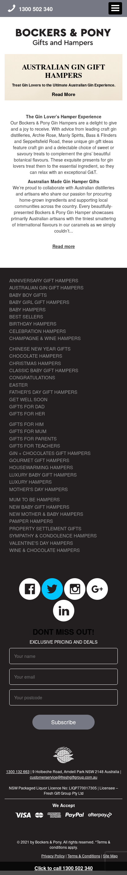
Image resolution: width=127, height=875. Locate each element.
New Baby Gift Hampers (39, 506)
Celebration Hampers (37, 331)
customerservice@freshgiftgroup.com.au (63, 777)
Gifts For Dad (27, 406)
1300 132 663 (18, 771)
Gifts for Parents (33, 438)
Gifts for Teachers (34, 445)
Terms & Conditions (84, 855)
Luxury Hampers (30, 481)
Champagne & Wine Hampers (45, 338)
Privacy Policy (53, 855)
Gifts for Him (26, 424)
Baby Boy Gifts (28, 295)
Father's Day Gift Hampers (43, 392)
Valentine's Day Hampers (41, 543)
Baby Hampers (27, 309)
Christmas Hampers (35, 363)
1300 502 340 (36, 9)
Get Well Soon (28, 399)
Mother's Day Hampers (38, 489)
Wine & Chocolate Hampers (44, 550)
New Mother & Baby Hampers (46, 514)
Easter (18, 384)
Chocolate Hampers (35, 355)
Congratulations (32, 377)
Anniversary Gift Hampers (43, 280)
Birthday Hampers (32, 323)
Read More (63, 94)
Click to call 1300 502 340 (64, 868)
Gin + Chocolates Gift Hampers (50, 453)
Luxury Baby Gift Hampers (43, 474)
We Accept (63, 805)
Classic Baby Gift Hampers (43, 370)
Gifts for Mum (28, 431)
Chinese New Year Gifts (40, 348)
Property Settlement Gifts (45, 528)
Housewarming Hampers (41, 467)
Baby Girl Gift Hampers (39, 302)
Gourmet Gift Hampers (39, 460)
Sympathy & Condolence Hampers (53, 535)
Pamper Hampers (31, 521)
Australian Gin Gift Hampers (46, 287)
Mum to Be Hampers (34, 499)
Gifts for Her (27, 413)
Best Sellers (26, 316)
